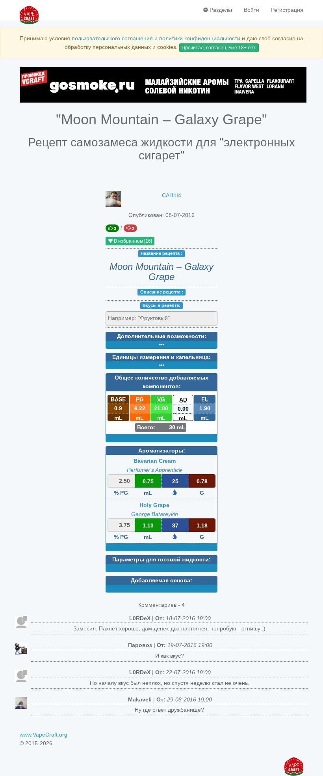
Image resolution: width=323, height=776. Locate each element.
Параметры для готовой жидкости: (161, 559)
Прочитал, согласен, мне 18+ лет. (219, 47)
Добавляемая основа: (161, 580)
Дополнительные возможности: (161, 336)
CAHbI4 (171, 195)
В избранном (132, 241)
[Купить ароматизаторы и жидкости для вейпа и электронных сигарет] (161, 85)
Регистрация (287, 10)
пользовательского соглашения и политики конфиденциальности (156, 38)
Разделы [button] (220, 10)
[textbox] (143, 318)
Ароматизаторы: (161, 450)
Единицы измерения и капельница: (161, 357)
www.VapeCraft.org (43, 734)
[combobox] (161, 318)
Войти (251, 10)
